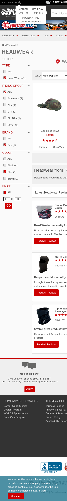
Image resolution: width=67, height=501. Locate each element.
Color (7, 152)
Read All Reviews (46, 240)
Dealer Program (13, 409)
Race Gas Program (14, 417)
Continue (16, 496)
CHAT (29, 389)
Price (6, 186)
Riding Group (13, 85)
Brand (7, 132)
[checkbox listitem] (7, 71)
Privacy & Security (56, 409)
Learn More (39, 490)
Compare (43, 147)
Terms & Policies (55, 405)
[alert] (31, 15)
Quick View (58, 147)
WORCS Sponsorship (16, 413)
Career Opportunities (15, 405)
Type (6, 65)
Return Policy (53, 417)
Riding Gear (10, 45)
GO (8, 205)
